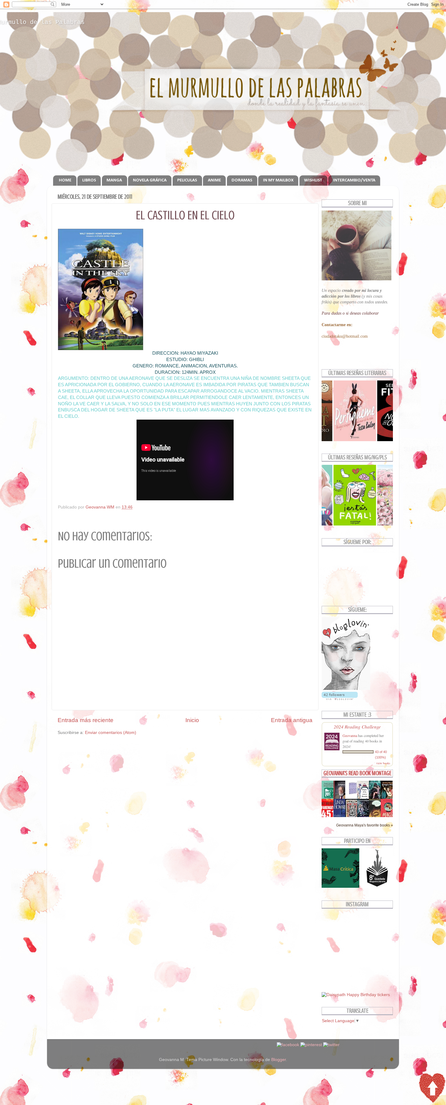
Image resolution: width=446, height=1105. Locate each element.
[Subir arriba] (432, 1089)
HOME (65, 180)
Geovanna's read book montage (357, 773)
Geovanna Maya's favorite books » (364, 825)
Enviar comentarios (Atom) (110, 732)
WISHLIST (313, 180)
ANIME (214, 180)
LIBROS (89, 180)
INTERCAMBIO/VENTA (354, 180)
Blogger (278, 1059)
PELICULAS (187, 180)
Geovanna (350, 735)
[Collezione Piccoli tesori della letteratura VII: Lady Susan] (352, 794)
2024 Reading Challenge (357, 726)
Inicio (192, 720)
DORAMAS (241, 180)
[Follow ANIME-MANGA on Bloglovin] (346, 688)
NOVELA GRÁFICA (150, 180)
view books (383, 763)
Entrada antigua (292, 720)
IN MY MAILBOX (278, 180)
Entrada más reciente (85, 720)
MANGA (114, 180)
